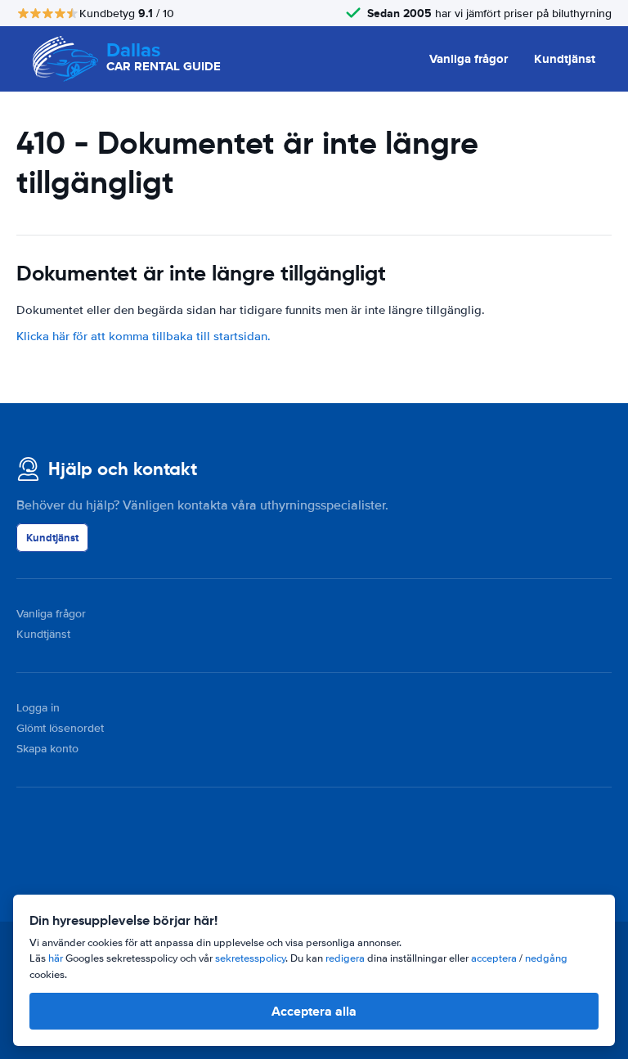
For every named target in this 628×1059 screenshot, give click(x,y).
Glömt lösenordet (60, 728)
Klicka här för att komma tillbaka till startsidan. (143, 336)
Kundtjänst (564, 59)
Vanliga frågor (468, 59)
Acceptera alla (314, 1011)
